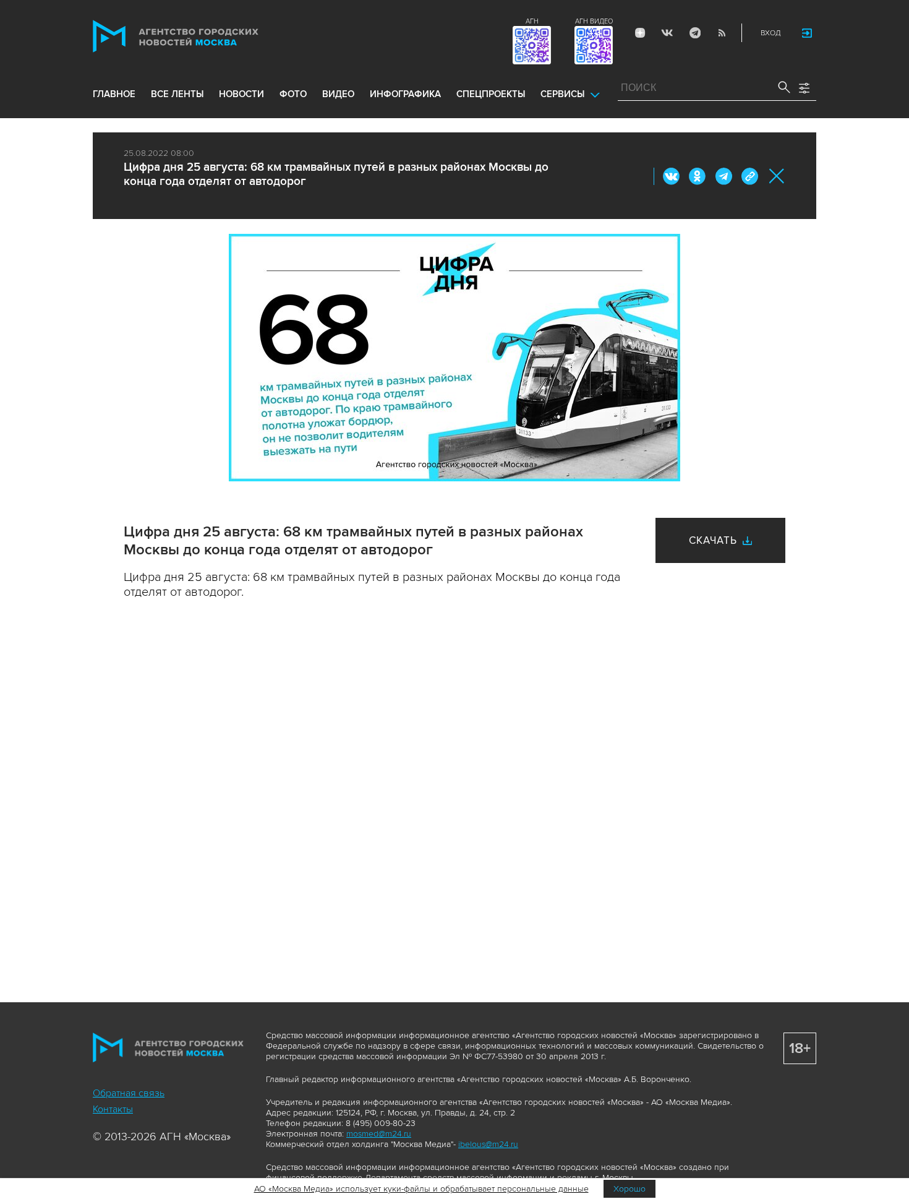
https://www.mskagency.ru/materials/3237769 (749, 176)
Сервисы (562, 94)
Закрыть (777, 176)
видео (338, 94)
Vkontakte (667, 33)
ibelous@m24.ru (488, 1144)
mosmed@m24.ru (378, 1133)
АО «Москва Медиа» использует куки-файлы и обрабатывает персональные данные (421, 1189)
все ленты (177, 94)
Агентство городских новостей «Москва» (199, 36)
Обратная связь (128, 1093)
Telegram (694, 33)
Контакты (113, 1109)
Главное (114, 94)
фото (293, 94)
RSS (721, 33)
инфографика (405, 94)
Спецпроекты (490, 94)
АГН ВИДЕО (594, 21)
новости (241, 94)
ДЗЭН (640, 33)
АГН (532, 21)
